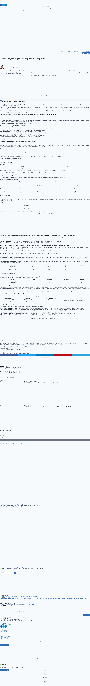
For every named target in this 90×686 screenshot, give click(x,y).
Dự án (78, 51)
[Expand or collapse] (1, 100)
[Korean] (43, 7)
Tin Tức (83, 51)
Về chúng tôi (67, 51)
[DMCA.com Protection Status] (45, 664)
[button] (9, 355)
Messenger (45, 677)
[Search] (15, 573)
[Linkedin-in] (6, 5)
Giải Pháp (74, 51)
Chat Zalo (45, 681)
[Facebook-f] (1, 5)
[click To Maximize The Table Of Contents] (1, 98)
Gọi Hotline (45, 673)
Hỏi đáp (45, 684)
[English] (45, 7)
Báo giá (87, 51)
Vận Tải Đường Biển (6, 606)
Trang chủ (61, 51)
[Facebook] (1, 626)
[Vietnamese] (41, 7)
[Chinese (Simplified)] (48, 7)
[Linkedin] (6, 626)
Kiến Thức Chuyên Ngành (8, 603)
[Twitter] (3, 5)
